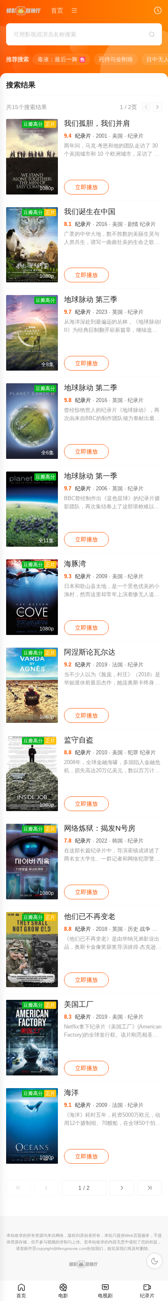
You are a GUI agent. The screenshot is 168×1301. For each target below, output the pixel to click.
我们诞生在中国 (89, 212)
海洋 (71, 1093)
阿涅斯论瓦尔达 (89, 652)
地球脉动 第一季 (90, 476)
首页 (57, 10)
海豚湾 (75, 564)
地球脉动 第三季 (90, 299)
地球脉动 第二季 (90, 388)
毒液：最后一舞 (61, 59)
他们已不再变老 (89, 916)
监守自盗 (78, 740)
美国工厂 (78, 1004)
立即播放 (86, 187)
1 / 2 (84, 1188)
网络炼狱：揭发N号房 (99, 828)
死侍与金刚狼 (116, 59)
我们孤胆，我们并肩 (97, 123)
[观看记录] (158, 11)
